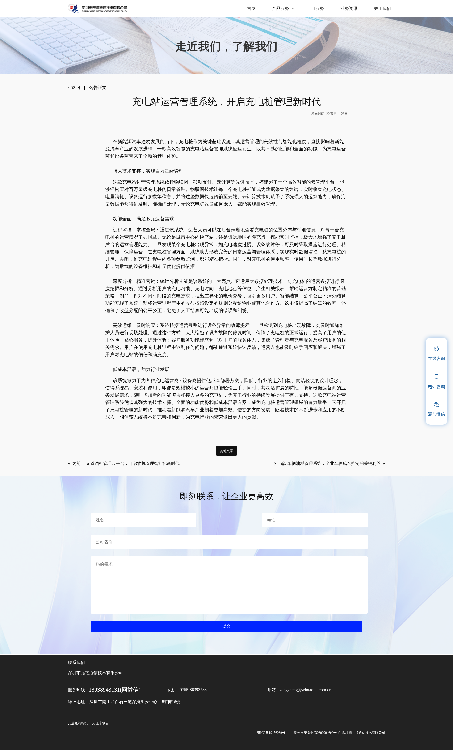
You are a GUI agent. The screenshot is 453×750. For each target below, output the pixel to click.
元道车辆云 (100, 723)
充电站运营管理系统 (211, 148)
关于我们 (382, 8)
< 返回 (74, 87)
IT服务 (317, 8)
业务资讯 (348, 8)
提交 (226, 626)
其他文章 (226, 451)
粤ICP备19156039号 (271, 732)
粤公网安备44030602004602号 (315, 732)
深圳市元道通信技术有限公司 (363, 732)
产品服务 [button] (280, 8)
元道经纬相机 (78, 723)
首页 (251, 8)
